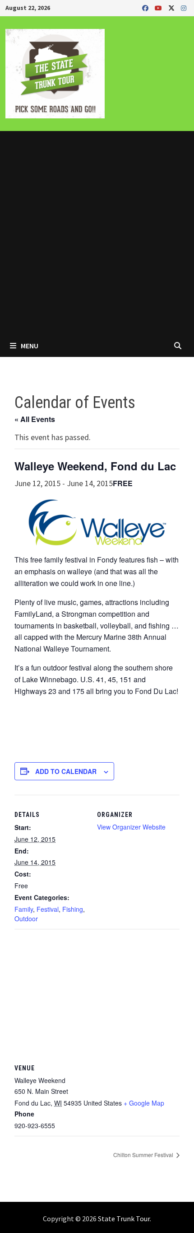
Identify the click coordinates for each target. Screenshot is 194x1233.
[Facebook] (146, 7)
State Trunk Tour (124, 1218)
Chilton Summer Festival (144, 1154)
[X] (172, 7)
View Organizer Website (131, 826)
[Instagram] (184, 7)
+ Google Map (144, 1102)
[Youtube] (159, 7)
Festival (48, 909)
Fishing (72, 909)
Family (23, 909)
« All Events (34, 419)
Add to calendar (66, 771)
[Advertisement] (97, 233)
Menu (28, 345)
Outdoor (26, 918)
